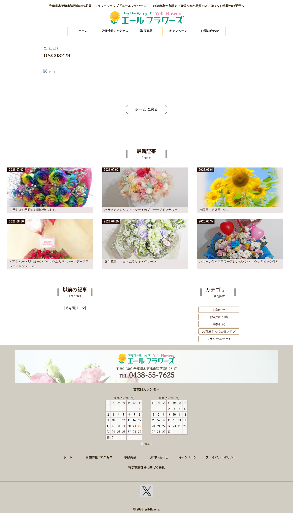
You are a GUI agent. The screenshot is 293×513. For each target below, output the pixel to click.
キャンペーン (178, 31)
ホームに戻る (146, 109)
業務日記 (219, 324)
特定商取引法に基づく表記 (146, 467)
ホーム (83, 31)
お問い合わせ (210, 31)
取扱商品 (146, 31)
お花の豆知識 (219, 317)
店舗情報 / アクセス (114, 31)
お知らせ (219, 309)
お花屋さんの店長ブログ (219, 331)
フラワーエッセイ (219, 338)
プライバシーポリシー (221, 457)
